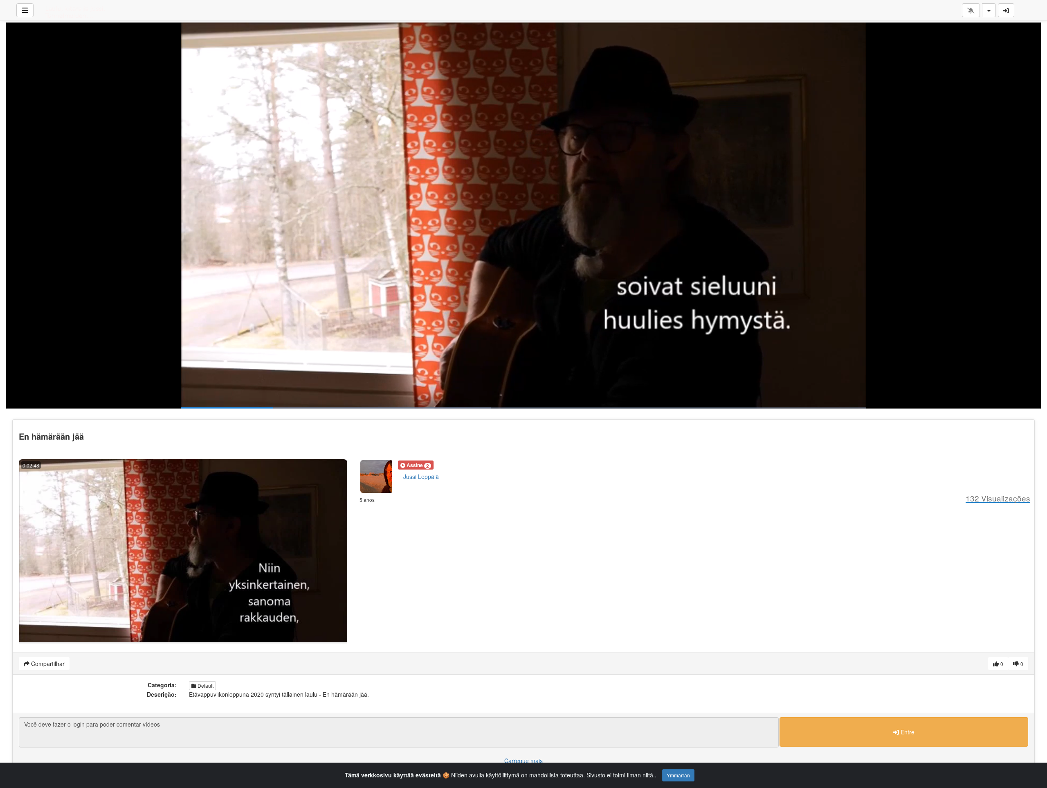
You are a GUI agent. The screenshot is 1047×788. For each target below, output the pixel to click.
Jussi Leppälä (421, 476)
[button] (416, 465)
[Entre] (1006, 10)
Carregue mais (523, 760)
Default (204, 685)
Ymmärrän (678, 775)
